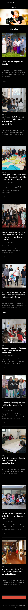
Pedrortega (14, 2)
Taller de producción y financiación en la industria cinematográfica (13, 460)
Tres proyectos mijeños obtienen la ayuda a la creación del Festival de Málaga (13, 571)
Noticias (4, 59)
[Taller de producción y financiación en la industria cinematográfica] (14, 441)
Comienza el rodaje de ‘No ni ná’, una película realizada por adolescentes (14, 350)
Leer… (5, 81)
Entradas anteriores (14, 597)
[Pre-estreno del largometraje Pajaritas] (14, 45)
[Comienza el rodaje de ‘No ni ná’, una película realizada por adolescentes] (14, 331)
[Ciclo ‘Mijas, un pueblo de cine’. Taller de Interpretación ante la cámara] (14, 497)
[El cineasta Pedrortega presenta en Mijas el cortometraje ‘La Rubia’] (14, 386)
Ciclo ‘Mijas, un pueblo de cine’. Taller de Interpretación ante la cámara (13, 516)
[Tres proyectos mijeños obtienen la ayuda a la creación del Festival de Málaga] (14, 552)
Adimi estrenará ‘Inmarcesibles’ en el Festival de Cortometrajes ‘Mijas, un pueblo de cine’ (13, 294)
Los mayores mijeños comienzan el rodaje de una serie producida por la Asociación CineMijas (14, 177)
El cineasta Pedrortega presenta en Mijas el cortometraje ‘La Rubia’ (13, 405)
